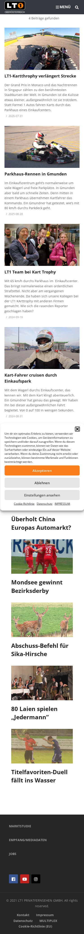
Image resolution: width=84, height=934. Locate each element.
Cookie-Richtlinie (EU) (35, 926)
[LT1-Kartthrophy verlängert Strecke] (42, 49)
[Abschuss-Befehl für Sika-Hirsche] (42, 620)
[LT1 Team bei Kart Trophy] (42, 245)
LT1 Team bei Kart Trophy (30, 272)
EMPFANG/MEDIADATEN (28, 840)
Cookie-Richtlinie (24, 504)
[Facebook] (13, 878)
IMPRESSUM (62, 504)
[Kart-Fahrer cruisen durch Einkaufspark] (42, 348)
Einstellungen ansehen (42, 495)
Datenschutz (44, 504)
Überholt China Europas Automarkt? (41, 523)
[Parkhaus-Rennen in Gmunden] (42, 147)
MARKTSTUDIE (20, 826)
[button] (77, 429)
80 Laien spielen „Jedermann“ (34, 713)
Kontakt (23, 915)
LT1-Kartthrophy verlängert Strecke (40, 76)
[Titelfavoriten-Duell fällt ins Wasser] (42, 746)
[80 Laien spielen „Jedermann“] (42, 683)
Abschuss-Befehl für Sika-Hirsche (40, 650)
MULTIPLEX (48, 921)
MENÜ (65, 6)
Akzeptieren (42, 470)
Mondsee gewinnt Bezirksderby (36, 586)
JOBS (12, 854)
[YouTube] (24, 878)
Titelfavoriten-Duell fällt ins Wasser (39, 776)
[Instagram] (35, 878)
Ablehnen (42, 483)
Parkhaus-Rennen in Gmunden (35, 174)
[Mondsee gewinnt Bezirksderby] (42, 556)
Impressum (45, 915)
